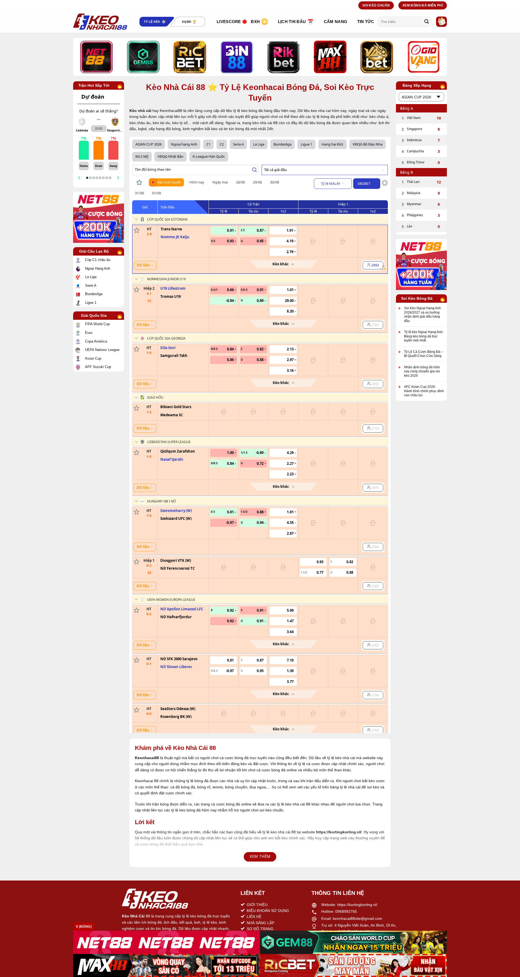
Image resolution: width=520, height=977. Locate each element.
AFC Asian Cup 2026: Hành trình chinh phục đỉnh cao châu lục (424, 391)
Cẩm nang (335, 21)
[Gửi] (426, 21)
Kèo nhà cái (140, 110)
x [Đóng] (84, 926)
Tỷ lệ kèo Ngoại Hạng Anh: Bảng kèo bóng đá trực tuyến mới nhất (423, 336)
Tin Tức (365, 21)
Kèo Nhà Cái (133, 916)
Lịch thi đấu (292, 21)
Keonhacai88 (147, 758)
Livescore (229, 21)
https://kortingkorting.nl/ (357, 904)
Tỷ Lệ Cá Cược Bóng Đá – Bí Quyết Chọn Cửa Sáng (423, 354)
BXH (255, 21)
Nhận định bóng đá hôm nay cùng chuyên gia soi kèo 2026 (422, 371)
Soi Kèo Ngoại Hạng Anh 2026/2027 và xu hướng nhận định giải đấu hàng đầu (422, 314)
